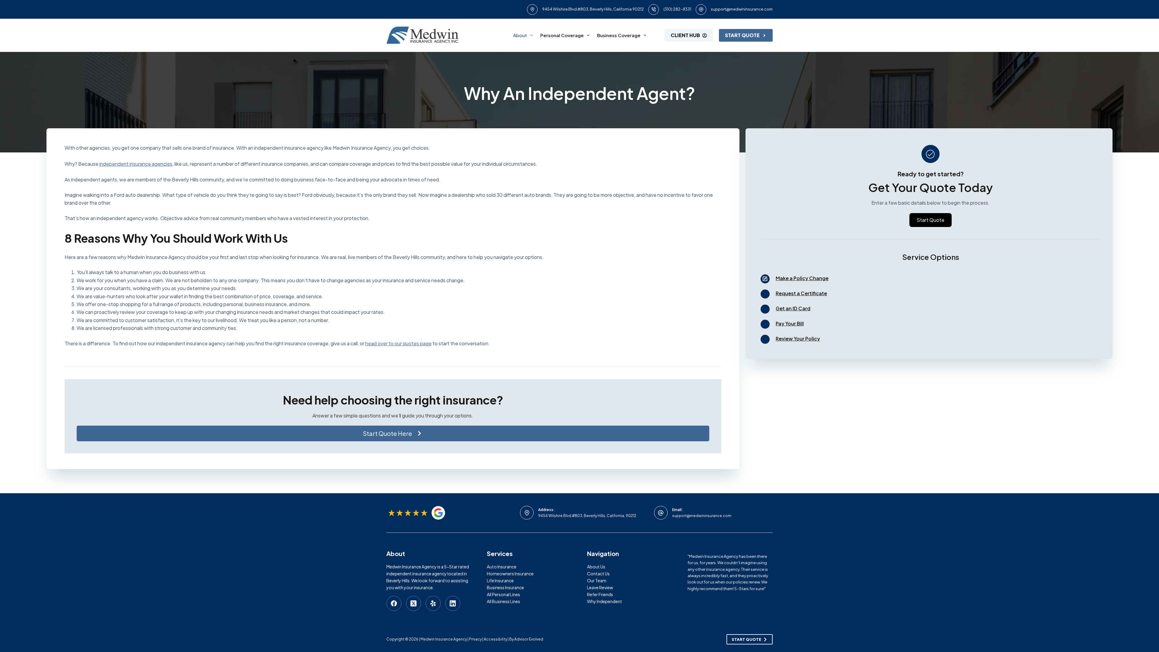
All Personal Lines (503, 594)
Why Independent (604, 601)
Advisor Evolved (528, 639)
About (520, 35)
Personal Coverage (562, 35)
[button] (393, 433)
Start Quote (742, 35)
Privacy (475, 639)
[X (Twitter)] (413, 603)
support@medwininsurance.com (742, 9)
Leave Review (600, 587)
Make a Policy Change (802, 278)
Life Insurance (500, 580)
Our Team (596, 580)
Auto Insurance (501, 566)
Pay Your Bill (790, 323)
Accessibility (495, 639)
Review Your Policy (798, 338)
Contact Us (598, 573)
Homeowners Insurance (510, 573)
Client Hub (685, 35)
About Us (596, 566)
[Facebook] (393, 603)
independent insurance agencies (135, 164)
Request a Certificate (801, 293)
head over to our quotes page (398, 343)
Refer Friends (600, 594)
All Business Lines (503, 601)
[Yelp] (433, 603)
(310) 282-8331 (677, 9)
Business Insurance (505, 587)
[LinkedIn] (452, 603)
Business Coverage (618, 35)
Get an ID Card (793, 308)
